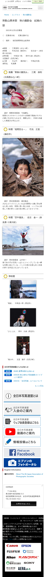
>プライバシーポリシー (29, 518)
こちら (10, 539)
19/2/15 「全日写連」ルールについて (27, 381)
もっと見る (39, 386)
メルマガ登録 (26, 1)
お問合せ (18, 1)
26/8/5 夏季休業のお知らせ (23, 371)
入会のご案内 (37, 1)
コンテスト (16, 15)
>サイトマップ (28, 521)
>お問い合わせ (39, 521)
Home (6, 15)
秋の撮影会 (27, 15)
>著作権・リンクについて (11, 518)
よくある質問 (9, 1)
